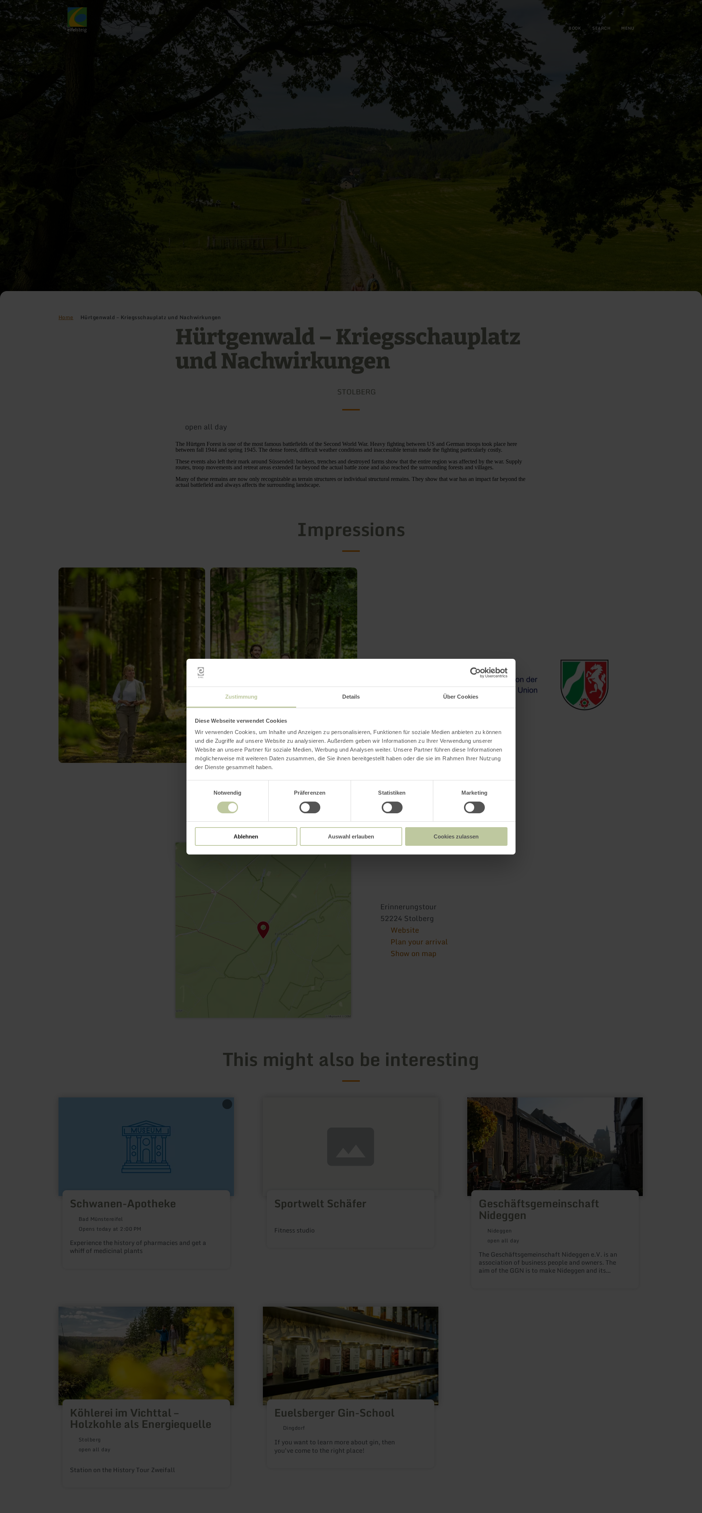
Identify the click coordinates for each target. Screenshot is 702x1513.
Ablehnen (246, 836)
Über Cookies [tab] (460, 697)
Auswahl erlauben (351, 836)
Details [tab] (351, 697)
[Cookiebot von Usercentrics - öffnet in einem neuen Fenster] (475, 672)
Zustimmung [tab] (241, 697)
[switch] (309, 807)
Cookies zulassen (456, 836)
